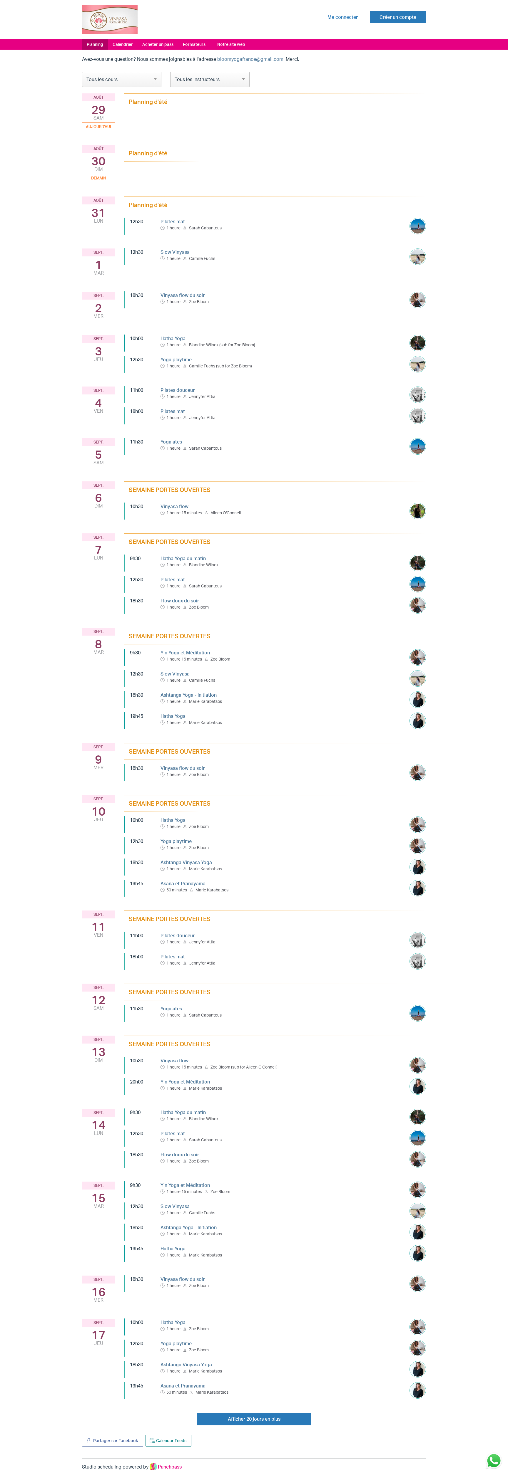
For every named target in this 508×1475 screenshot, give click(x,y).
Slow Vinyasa (175, 252)
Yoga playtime (176, 359)
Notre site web (231, 44)
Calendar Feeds (171, 1440)
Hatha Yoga (173, 338)
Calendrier (123, 44)
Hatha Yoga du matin (183, 558)
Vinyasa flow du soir (183, 295)
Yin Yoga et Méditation (185, 653)
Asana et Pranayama (183, 883)
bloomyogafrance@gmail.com (250, 59)
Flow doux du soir (180, 601)
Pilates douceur (178, 390)
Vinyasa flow (174, 506)
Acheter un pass (157, 44)
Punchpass (170, 1467)
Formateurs (194, 44)
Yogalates (171, 442)
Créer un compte (398, 17)
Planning (95, 44)
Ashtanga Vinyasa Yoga (186, 862)
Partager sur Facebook (115, 1440)
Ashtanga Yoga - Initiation (189, 695)
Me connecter (342, 17)
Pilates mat (173, 221)
